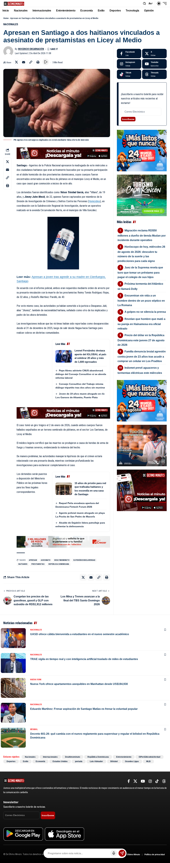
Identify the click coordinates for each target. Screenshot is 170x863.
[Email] (23, 62)
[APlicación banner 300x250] (142, 490)
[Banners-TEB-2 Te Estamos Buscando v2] (63, 541)
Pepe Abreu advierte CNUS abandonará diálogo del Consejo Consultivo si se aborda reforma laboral (80, 374)
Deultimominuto (61, 560)
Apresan (33, 560)
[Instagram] (129, 64)
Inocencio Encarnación (31, 49)
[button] (144, 3)
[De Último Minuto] (14, 3)
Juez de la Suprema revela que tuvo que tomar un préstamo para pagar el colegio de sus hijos (140, 272)
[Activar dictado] (113, 853)
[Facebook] (129, 53)
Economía (40, 761)
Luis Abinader (96, 761)
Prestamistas (37, 564)
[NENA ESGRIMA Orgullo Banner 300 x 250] (142, 445)
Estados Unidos (60, 761)
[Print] (38, 62)
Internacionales (50, 757)
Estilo (25, 761)
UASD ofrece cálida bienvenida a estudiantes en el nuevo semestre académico (79, 634)
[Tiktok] (129, 74)
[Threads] (154, 74)
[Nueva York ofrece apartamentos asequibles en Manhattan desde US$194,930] (13, 688)
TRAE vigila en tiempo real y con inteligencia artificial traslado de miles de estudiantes (84, 659)
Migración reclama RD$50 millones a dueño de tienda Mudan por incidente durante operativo (142, 235)
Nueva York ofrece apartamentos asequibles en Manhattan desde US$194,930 (79, 684)
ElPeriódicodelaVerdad (84, 560)
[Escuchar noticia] (45, 62)
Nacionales (10, 24)
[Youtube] (154, 64)
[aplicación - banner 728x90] (63, 153)
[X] (154, 53)
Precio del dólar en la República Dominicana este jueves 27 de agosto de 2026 (141, 340)
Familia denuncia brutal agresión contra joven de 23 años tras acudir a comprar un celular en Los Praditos (142, 356)
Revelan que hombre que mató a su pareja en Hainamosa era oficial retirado (142, 324)
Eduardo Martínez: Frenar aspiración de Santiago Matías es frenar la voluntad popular (84, 708)
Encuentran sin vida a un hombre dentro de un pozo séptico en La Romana (141, 300)
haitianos (22, 564)
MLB (148, 761)
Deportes (11, 761)
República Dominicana (58, 564)
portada (78, 761)
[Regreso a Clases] (142, 150)
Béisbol (34, 729)
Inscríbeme (128, 119)
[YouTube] (143, 781)
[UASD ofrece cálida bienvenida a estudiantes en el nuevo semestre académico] (13, 638)
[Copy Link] (30, 62)
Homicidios (94, 201)
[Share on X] (16, 62)
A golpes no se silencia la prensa (145, 311)
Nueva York (35, 679)
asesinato (45, 560)
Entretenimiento (123, 757)
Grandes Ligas (132, 761)
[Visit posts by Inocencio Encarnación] (8, 51)
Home (6, 18)
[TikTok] (157, 781)
